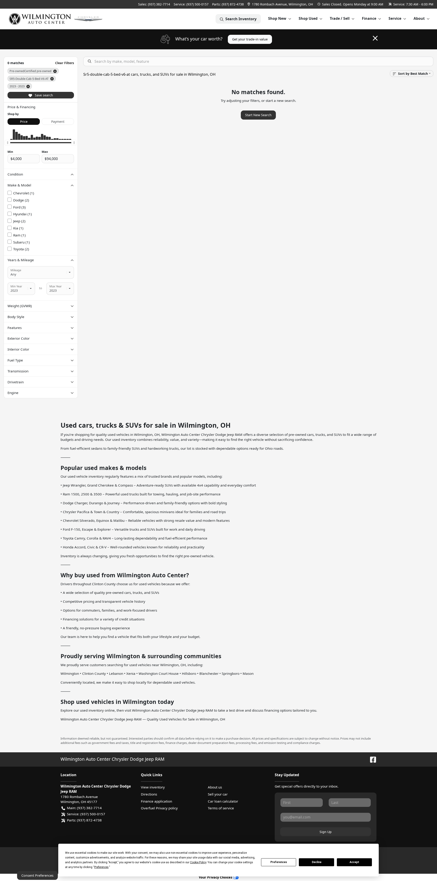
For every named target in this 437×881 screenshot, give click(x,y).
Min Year (16, 286)
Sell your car (218, 794)
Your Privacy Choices (216, 877)
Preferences (278, 862)
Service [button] (395, 18)
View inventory (153, 787)
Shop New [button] (277, 18)
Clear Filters (64, 63)
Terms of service (221, 808)
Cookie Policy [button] (198, 862)
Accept (354, 862)
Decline (316, 862)
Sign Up (326, 832)
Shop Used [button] (308, 18)
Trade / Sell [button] (340, 18)
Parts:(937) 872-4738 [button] (84, 820)
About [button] (419, 18)
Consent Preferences (37, 875)
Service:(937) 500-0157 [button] (86, 814)
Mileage (15, 270)
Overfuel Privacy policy (159, 808)
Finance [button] (369, 18)
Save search (43, 95)
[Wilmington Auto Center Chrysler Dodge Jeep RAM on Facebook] (371, 759)
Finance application (156, 801)
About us (215, 787)
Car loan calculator (223, 801)
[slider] (7, 142)
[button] (281, 4)
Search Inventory (241, 18)
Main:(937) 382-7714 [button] (84, 808)
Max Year (55, 286)
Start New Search (258, 115)
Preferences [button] (101, 867)
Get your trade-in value (250, 39)
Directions (149, 794)
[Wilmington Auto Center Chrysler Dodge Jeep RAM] (56, 19)
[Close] (375, 38)
